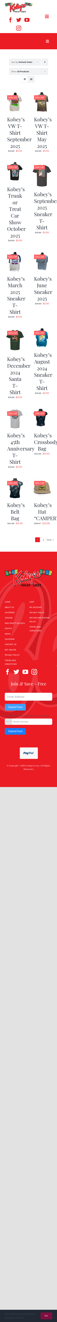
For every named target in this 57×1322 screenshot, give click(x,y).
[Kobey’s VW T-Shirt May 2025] (42, 94)
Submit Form (15, 707)
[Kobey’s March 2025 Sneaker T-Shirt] (15, 253)
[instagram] (18, 28)
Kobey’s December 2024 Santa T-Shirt (18, 375)
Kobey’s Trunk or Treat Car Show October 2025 (16, 212)
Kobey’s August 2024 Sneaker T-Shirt (43, 371)
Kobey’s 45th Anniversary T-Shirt (21, 448)
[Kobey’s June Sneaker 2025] (42, 253)
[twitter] (18, 19)
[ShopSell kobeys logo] (18, 3)
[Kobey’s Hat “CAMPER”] (42, 479)
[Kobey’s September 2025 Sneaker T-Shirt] (42, 163)
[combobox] (8, 722)
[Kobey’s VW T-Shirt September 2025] (15, 94)
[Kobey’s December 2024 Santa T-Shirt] (15, 329)
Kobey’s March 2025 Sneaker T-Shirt (16, 295)
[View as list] (31, 79)
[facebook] (10, 19)
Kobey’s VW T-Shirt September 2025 (19, 132)
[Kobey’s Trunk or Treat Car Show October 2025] (15, 163)
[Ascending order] (45, 62)
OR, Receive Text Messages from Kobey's (27, 715)
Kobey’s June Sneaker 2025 (43, 288)
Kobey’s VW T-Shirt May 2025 (43, 132)
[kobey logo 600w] (28, 567)
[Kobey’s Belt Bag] (15, 479)
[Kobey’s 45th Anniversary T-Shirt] (15, 410)
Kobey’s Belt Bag (16, 511)
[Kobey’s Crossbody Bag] (42, 410)
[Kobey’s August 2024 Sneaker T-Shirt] (42, 329)
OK (46, 1315)
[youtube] (26, 19)
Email (8, 689)
